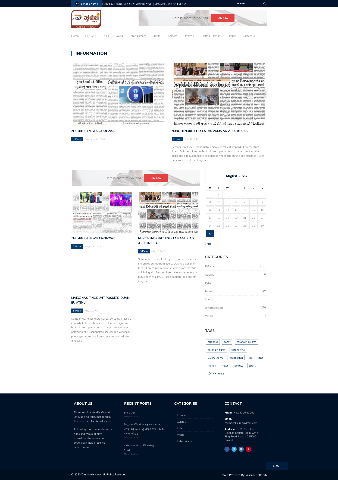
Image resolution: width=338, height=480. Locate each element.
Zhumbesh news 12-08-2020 (93, 238)
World (119, 36)
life (250, 358)
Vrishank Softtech (256, 475)
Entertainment (137, 36)
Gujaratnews (215, 358)
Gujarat (89, 36)
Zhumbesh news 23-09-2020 (93, 131)
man (261, 358)
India (106, 36)
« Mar (208, 244)
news (225, 365)
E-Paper (231, 36)
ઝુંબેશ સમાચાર (216, 373)
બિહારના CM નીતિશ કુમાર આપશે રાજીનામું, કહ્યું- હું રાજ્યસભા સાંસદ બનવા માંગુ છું (144, 4)
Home (75, 36)
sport (252, 365)
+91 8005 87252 (244, 412)
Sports (156, 36)
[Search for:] (247, 3)
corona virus (238, 350)
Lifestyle (189, 36)
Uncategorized (214, 308)
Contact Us (249, 36)
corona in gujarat (246, 342)
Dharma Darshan (210, 36)
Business (172, 36)
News (208, 291)
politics (238, 365)
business (213, 342)
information (236, 358)
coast (227, 342)
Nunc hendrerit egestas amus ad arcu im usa (210, 131)
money (212, 365)
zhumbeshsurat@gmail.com (240, 423)
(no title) (129, 412)
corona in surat (216, 350)
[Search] (264, 3)
